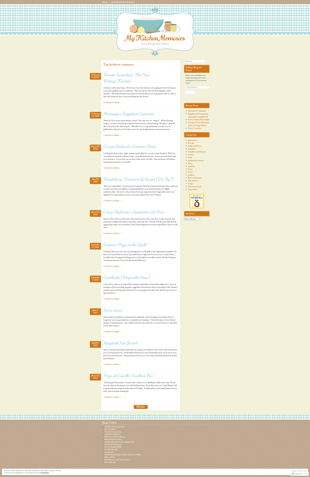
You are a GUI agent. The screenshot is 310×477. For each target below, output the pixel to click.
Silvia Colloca (110, 457)
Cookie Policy (44, 473)
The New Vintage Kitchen (114, 427)
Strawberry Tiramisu (197, 111)
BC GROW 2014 (111, 449)
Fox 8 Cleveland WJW (113, 447)
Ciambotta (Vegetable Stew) (126, 277)
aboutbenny (109, 452)
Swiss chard (112, 310)
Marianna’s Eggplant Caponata (128, 114)
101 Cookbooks (110, 462)
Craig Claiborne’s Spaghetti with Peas (133, 212)
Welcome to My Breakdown (115, 437)
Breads (191, 143)
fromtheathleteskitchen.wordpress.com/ (120, 442)
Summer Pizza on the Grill (124, 245)
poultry (191, 175)
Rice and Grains (195, 178)
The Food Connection (113, 432)
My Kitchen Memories (155, 38)
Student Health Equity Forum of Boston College (123, 455)
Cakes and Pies (194, 146)
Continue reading (112, 102)
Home (104, 2)
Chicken (192, 149)
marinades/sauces (196, 160)
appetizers (192, 140)
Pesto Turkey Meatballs (198, 119)
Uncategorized (194, 186)
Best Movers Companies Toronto (117, 460)
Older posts (140, 407)
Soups (191, 183)
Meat (190, 163)
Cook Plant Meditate (112, 434)
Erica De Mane (110, 429)
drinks (191, 154)
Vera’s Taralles (194, 128)
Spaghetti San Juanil (120, 343)
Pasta (190, 169)
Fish (190, 157)
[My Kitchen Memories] (155, 26)
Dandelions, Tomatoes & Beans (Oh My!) (138, 179)
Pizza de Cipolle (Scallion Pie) (128, 376)
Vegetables (193, 189)
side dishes (193, 181)
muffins (191, 166)
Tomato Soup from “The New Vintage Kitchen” (126, 78)
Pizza (190, 172)
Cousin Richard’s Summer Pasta (129, 146)
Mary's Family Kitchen (113, 439)
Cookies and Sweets (197, 152)
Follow (190, 93)
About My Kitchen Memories (123, 2)
